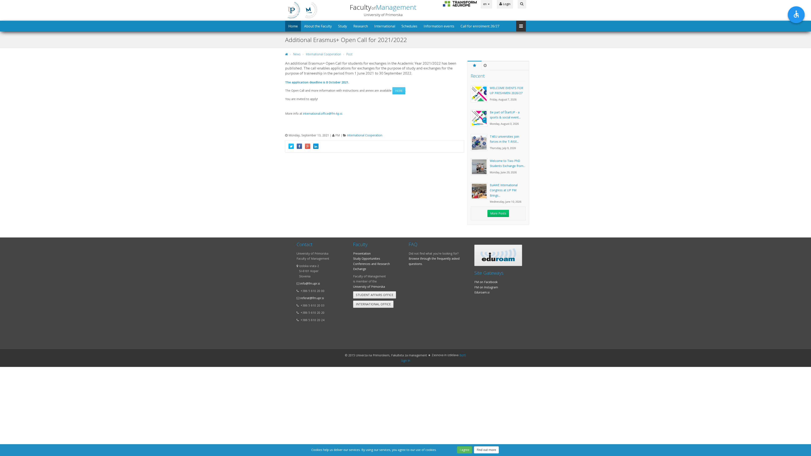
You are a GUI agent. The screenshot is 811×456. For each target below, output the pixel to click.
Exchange (359, 269)
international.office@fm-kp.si (322, 113)
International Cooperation (323, 54)
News (297, 54)
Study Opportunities (366, 258)
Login (506, 4)
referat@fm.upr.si (312, 298)
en (485, 4)
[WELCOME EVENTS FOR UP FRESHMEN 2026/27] (480, 96)
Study (342, 26)
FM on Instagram (486, 287)
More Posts (498, 213)
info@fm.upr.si (310, 283)
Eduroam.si (482, 292)
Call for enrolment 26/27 (480, 26)
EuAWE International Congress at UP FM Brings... (504, 190)
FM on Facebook (486, 282)
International (384, 26)
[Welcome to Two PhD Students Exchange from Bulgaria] (480, 168)
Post (349, 54)
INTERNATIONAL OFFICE (373, 304)
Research (360, 26)
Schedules (409, 26)
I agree (464, 450)
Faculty (383, 7)
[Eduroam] (498, 255)
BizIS (462, 355)
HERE (399, 91)
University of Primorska (369, 287)
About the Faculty (318, 26)
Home (293, 26)
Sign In (405, 360)
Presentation (362, 253)
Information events (439, 26)
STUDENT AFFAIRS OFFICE (374, 295)
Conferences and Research (371, 264)
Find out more (486, 450)
